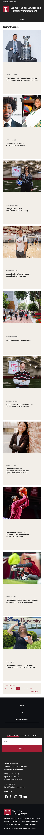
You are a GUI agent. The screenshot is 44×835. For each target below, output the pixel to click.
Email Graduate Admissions (14, 787)
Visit (22, 712)
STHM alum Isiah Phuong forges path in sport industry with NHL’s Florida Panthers (22, 79)
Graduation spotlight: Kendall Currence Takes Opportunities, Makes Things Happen (17, 534)
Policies (15, 821)
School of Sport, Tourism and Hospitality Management (26, 9)
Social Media (24, 821)
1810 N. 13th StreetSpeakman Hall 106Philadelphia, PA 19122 (13, 777)
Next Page (35, 691)
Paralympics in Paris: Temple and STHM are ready (17, 210)
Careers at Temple (29, 824)
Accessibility (16, 824)
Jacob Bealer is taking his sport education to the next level (18, 275)
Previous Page (9, 685)
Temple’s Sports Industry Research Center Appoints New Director (19, 406)
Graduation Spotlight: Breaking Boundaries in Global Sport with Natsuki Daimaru (17, 471)
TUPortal (33, 821)
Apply (22, 705)
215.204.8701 (9, 784)
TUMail (7, 824)
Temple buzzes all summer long (18, 340)
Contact (7, 821)
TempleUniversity (19, 812)
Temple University (9, 2)
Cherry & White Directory (14, 819)
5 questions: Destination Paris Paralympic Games (15, 144)
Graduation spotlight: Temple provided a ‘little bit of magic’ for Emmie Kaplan (20, 667)
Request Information (22, 719)
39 (31, 688)
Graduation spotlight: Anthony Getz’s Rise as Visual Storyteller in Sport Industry (22, 601)
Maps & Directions (32, 819)
